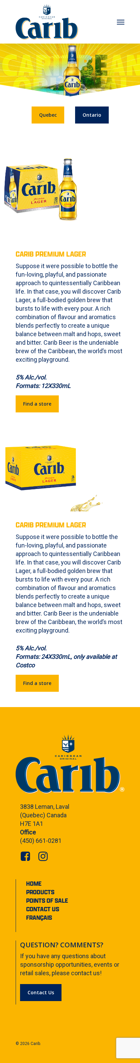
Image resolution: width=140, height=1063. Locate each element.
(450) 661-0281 (41, 840)
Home (33, 883)
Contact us (42, 909)
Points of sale (47, 900)
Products (40, 892)
